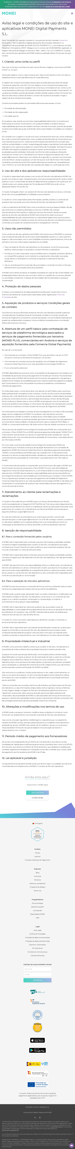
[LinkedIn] (35, 1117)
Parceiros (37, 880)
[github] (40, 1117)
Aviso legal (37, 930)
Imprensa (37, 876)
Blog (37, 873)
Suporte (37, 856)
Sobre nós (37, 891)
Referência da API (37, 907)
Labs (37, 918)
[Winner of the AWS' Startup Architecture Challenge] (37, 833)
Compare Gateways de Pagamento (37, 860)
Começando (37, 910)
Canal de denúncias (37, 955)
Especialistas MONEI (37, 914)
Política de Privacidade (37, 934)
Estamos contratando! (37, 883)
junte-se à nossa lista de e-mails (58, 6)
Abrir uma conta (37, 792)
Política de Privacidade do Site (10, 1130)
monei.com (63, 40)
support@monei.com (57, 1127)
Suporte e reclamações (37, 945)
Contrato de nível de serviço (37, 952)
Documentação (37, 903)
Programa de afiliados (37, 887)
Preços (37, 853)
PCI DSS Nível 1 (37, 948)
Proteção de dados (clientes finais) (37, 941)
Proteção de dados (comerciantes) (37, 937)
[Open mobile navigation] (72, 13)
